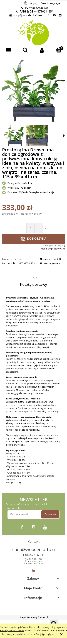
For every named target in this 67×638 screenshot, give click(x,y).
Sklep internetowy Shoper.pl (33, 617)
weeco (18, 259)
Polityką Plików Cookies (12, 630)
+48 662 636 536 (33, 555)
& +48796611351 (36, 11)
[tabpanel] (33, 390)
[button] (8, 50)
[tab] (33, 278)
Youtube (33, 570)
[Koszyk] (58, 50)
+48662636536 (36, 8)
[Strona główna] (33, 32)
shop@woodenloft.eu (27, 15)
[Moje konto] (42, 50)
